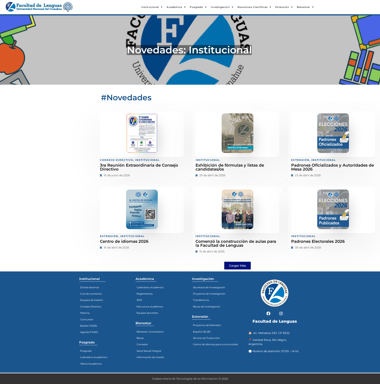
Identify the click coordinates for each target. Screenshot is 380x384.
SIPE (139, 300)
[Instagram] (281, 313)
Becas (140, 338)
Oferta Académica (91, 363)
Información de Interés (150, 357)
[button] (237, 265)
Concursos (86, 319)
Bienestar (303, 7)
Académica (174, 7)
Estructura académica (150, 306)
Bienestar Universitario (150, 331)
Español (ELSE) (202, 331)
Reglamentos (145, 293)
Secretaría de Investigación (209, 287)
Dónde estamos (89, 287)
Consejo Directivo (90, 306)
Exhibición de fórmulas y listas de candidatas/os (230, 167)
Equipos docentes (147, 312)
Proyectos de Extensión (207, 325)
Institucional (150, 7)
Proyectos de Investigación (209, 293)
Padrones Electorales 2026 (318, 241)
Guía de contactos (91, 293)
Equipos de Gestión (91, 300)
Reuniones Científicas (253, 7)
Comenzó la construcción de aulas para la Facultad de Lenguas (236, 243)
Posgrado (196, 7)
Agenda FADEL (89, 332)
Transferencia (201, 300)
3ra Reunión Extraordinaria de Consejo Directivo (139, 167)
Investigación (220, 7)
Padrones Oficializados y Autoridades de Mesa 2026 (332, 167)
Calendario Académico (93, 357)
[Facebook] (268, 313)
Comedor (142, 344)
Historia (84, 312)
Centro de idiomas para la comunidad (215, 344)
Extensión (282, 7)
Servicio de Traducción (206, 338)
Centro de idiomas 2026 (124, 241)
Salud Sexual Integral (149, 350)
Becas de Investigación (206, 306)
